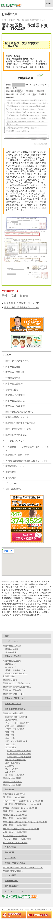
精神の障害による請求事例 (15, 825)
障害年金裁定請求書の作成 (16, 673)
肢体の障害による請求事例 (15, 818)
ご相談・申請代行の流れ (15, 863)
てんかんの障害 (11, 769)
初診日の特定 (12, 389)
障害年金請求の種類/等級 (15, 709)
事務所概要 (11, 478)
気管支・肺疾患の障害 (14, 729)
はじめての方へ (11, 641)
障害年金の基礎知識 (15, 372)
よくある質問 (10, 875)
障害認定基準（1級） (12, 778)
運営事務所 (11, 472)
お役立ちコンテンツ (15, 441)
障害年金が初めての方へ (17, 361)
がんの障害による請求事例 (15, 835)
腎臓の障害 (10, 732)
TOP (7, 636)
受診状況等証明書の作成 (15, 670)
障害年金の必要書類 (15, 395)
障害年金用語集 (11, 881)
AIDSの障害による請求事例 (15, 842)
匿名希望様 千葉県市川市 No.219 (21, 303)
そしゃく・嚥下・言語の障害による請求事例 (23, 801)
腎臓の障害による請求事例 (15, 811)
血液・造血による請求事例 (15, 832)
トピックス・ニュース (14, 891)
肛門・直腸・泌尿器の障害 (16, 741)
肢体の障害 (10, 738)
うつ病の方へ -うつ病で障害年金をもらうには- (27, 448)
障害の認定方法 (10, 680)
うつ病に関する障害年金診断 (19, 757)
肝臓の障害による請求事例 (15, 815)
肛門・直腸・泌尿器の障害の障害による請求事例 (25, 822)
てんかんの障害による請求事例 (17, 839)
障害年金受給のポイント (17, 417)
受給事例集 (9, 789)
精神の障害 (10, 744)
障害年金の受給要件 (15, 383)
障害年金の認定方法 (15, 400)
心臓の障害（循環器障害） (16, 726)
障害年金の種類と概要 (13, 713)
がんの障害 (10, 766)
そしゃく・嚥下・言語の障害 (17, 723)
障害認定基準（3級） (12, 785)
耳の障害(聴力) (11, 720)
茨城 (13, 295)
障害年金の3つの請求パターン (20, 412)
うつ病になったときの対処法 (19, 751)
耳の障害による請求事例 (14, 797)
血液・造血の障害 (12, 763)
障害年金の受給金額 (15, 406)
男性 (4, 295)
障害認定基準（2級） (12, 781)
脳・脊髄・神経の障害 (14, 775)
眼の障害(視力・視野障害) (16, 717)
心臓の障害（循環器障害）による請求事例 (22, 804)
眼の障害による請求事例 (14, 794)
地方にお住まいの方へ (13, 871)
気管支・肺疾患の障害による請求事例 (20, 808)
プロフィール (12, 483)
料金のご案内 (10, 847)
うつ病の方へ (10, 747)
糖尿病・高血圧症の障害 (15, 760)
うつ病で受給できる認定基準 (19, 754)
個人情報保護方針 (14, 489)
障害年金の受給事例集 (16, 435)
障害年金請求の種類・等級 (18, 429)
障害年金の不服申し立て (17, 455)
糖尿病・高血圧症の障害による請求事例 (21, 829)
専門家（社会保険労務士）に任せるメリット (27, 461)
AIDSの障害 (10, 772)
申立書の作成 (10, 667)
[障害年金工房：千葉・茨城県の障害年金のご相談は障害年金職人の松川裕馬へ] (11, 5)
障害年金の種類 (13, 366)
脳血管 (23, 295)
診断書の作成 (10, 664)
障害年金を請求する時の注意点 (20, 423)
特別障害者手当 (13, 378)
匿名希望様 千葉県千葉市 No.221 (21, 307)
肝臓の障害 (10, 735)
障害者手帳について (15, 466)
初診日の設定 (9, 676)
